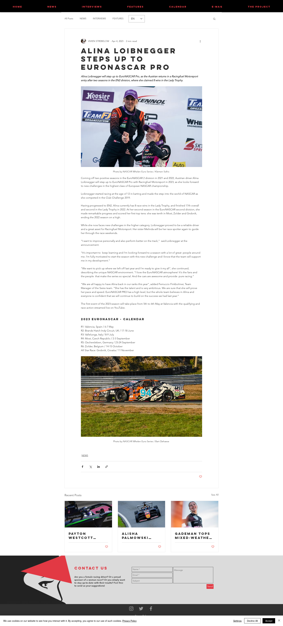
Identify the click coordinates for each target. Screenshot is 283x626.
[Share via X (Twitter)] (90, 466)
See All (214, 494)
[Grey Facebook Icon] (151, 608)
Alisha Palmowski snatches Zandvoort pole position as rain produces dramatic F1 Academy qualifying (139, 536)
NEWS (83, 18)
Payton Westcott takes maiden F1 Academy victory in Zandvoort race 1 (88, 536)
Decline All (252, 620)
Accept (268, 620)
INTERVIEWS (99, 18)
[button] (214, 18)
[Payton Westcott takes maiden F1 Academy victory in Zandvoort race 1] (88, 514)
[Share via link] (106, 466)
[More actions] (200, 41)
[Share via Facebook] (82, 466)
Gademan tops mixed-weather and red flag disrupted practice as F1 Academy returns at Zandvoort (193, 536)
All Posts (69, 18)
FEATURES (118, 18)
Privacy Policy (129, 620)
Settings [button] (237, 620)
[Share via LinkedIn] (98, 466)
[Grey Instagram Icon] (131, 608)
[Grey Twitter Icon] (141, 608)
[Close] (279, 620)
